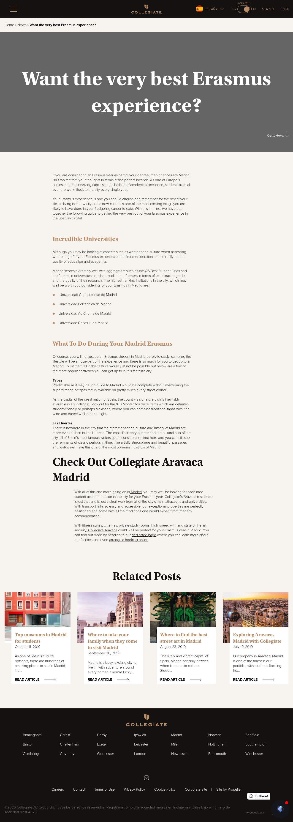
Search (268, 9)
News (21, 25)
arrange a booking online (128, 540)
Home (9, 25)
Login (285, 9)
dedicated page (144, 535)
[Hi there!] (280, 809)
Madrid (136, 492)
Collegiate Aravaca (102, 530)
